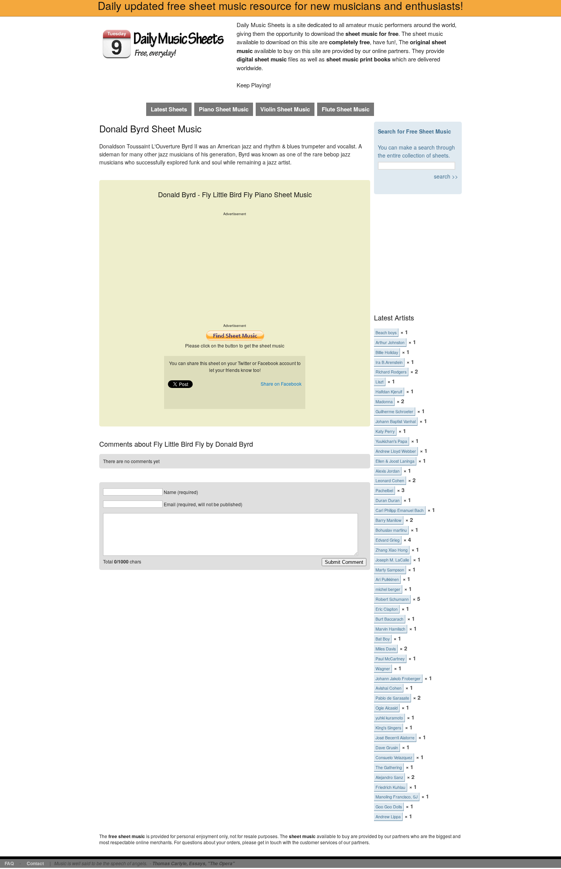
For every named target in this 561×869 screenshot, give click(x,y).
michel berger (388, 589)
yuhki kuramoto (389, 718)
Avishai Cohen (388, 688)
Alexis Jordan (388, 471)
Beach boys (386, 332)
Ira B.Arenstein (389, 362)
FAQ (9, 863)
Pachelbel (384, 490)
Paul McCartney (390, 658)
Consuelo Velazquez (394, 757)
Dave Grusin (387, 747)
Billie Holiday (387, 352)
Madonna (384, 401)
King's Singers (388, 728)
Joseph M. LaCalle (392, 560)
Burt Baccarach (389, 619)
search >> (446, 176)
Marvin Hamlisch (390, 629)
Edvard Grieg (388, 540)
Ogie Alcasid (387, 708)
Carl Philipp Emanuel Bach (400, 510)
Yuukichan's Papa (391, 441)
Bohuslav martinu (391, 530)
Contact (35, 863)
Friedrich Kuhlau (390, 787)
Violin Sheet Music (285, 109)
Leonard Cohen (390, 480)
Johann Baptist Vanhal (396, 421)
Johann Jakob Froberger (398, 678)
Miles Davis (386, 649)
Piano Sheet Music (223, 109)
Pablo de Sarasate (392, 698)
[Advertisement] (235, 269)
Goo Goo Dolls (389, 806)
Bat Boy (383, 639)
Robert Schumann (392, 599)
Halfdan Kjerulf (389, 391)
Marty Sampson (390, 570)
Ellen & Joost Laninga (395, 461)
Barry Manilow (388, 520)
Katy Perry (385, 431)
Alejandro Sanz (389, 777)
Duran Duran (388, 500)
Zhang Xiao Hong (392, 550)
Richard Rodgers (391, 372)
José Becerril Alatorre (395, 737)
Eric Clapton (387, 609)
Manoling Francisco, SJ (397, 797)
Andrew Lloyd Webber (396, 451)
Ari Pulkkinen (387, 579)
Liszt (380, 382)
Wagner (383, 668)
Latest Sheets (169, 109)
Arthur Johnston (390, 342)
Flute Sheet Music (345, 109)
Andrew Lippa (388, 816)
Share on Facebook (281, 383)
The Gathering (389, 767)
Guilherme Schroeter (394, 411)
